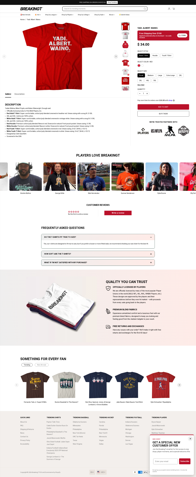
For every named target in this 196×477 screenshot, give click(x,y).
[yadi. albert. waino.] (60, 56)
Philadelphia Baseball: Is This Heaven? (57, 433)
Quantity (141, 89)
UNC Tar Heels (78, 436)
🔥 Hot (37, 15)
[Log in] (169, 9)
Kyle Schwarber (157, 429)
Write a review (118, 213)
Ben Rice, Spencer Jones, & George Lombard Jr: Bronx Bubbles (98, 403)
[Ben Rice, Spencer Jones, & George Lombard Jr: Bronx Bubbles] (98, 385)
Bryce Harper (156, 422)
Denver (128, 440)
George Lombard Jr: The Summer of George (55, 458)
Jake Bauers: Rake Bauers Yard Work (129, 402)
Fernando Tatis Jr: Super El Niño (35, 402)
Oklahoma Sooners (80, 422)
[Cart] (174, 9)
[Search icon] (144, 8)
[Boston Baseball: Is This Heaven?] (66, 385)
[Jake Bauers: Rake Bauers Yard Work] (129, 385)
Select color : (145, 62)
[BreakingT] (31, 9)
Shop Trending (112, 2)
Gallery (8, 94)
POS (40, 472)
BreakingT (35, 472)
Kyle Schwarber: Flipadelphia (161, 402)
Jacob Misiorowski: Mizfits (56, 438)
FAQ (21, 425)
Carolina (102, 422)
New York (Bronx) (79, 433)
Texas (75, 440)
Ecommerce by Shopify (52, 472)
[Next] (116, 56)
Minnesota (103, 436)
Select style (142, 51)
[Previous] (4, 56)
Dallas (101, 444)
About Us (23, 422)
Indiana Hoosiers (131, 422)
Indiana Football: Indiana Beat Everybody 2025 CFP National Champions (57, 450)
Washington (129, 436)
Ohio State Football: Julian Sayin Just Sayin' (58, 443)
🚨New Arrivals (25, 15)
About (111, 15)
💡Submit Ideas (124, 15)
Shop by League (50, 15)
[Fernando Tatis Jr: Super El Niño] (35, 385)
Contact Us (24, 436)
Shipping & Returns (27, 429)
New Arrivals (41, 365)
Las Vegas (129, 444)
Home (22, 19)
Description (19, 94)
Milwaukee (77, 425)
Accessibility (24, 444)
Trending (27, 365)
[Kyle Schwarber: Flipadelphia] (160, 385)
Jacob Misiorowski (158, 425)
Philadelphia (77, 429)
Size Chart (140, 85)
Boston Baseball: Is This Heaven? (66, 402)
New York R (103, 433)
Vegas (101, 440)
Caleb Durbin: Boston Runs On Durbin (57, 427)
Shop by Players (67, 15)
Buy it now (163, 114)
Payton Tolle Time (53, 422)
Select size (142, 71)
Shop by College (83, 15)
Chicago (128, 433)
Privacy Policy (25, 440)
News (22, 433)
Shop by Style (99, 15)
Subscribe (184, 461)
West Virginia (77, 444)
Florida (101, 425)
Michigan (128, 429)
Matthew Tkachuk (158, 433)
